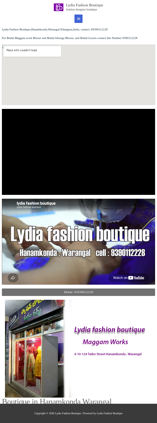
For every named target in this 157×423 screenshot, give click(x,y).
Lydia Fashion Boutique (84, 5)
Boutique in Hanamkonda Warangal (57, 401)
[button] (78, 292)
